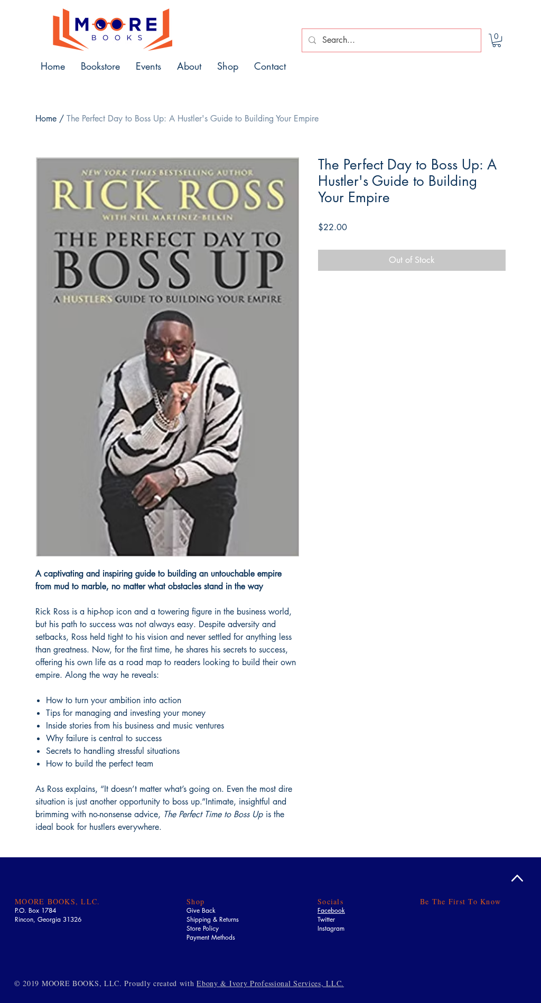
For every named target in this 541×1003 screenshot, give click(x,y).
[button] (497, 40)
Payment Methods (210, 937)
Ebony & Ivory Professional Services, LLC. (270, 983)
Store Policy (202, 928)
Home (46, 118)
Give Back (201, 910)
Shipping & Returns (212, 919)
